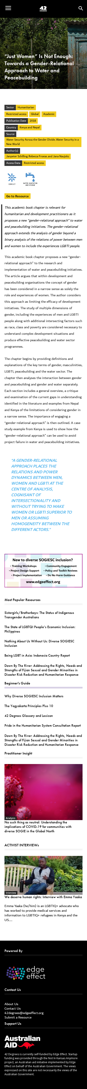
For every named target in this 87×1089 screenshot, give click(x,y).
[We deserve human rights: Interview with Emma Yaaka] (43, 875)
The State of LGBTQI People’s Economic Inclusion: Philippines (39, 629)
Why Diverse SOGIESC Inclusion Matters (33, 696)
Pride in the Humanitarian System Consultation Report (42, 725)
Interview (11, 892)
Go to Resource (17, 196)
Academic (48, 114)
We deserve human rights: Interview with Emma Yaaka (43, 897)
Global (35, 114)
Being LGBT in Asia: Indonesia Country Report (37, 655)
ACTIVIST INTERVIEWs (21, 845)
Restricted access (16, 114)
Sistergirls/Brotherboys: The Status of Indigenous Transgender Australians (39, 614)
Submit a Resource (17, 1017)
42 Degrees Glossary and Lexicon (28, 715)
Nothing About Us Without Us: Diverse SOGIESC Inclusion (39, 643)
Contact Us (12, 1008)
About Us (11, 1004)
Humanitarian (26, 107)
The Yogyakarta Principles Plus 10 (28, 706)
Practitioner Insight (18, 753)
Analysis (10, 818)
